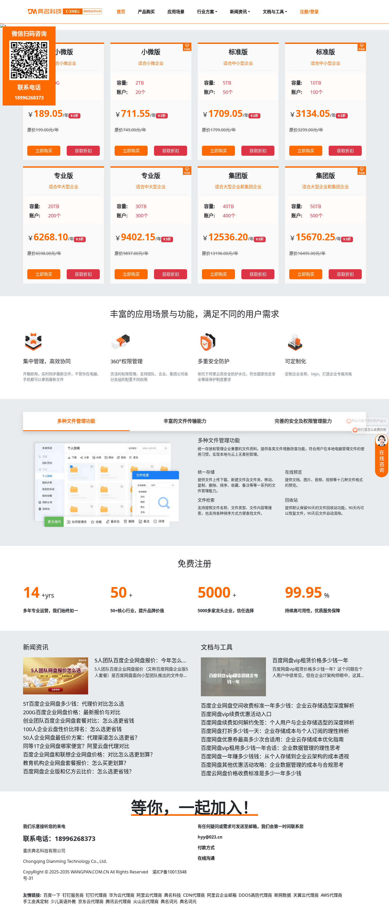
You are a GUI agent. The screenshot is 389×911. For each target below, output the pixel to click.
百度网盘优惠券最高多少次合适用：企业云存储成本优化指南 (272, 739)
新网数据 (282, 895)
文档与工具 (217, 647)
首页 (121, 12)
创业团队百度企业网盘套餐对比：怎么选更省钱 (78, 720)
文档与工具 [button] (273, 12)
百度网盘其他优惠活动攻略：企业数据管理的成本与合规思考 (272, 764)
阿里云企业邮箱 (222, 895)
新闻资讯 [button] (238, 12)
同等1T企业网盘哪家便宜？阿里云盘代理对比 (76, 746)
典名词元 (169, 901)
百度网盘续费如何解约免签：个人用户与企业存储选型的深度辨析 (277, 722)
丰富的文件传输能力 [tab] (185, 421)
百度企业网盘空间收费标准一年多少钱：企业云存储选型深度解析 (277, 705)
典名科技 (172, 895)
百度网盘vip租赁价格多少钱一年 (310, 660)
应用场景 (176, 12)
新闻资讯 (35, 647)
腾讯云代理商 (118, 901)
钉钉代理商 (96, 895)
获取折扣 (83, 151)
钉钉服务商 (73, 895)
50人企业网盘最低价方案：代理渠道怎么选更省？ (81, 737)
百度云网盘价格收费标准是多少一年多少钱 (251, 773)
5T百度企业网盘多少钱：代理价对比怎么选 (73, 703)
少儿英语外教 (63, 901)
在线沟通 (206, 858)
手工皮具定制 (35, 901)
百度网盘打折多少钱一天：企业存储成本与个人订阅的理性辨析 (275, 731)
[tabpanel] (194, 482)
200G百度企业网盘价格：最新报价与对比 (71, 712)
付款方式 (206, 847)
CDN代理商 (194, 895)
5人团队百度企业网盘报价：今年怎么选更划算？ (140, 663)
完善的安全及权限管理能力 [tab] (303, 421)
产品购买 (146, 12)
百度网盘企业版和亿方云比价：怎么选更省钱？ (78, 771)
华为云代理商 (121, 895)
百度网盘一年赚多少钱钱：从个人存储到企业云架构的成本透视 (275, 756)
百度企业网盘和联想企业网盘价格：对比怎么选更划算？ (89, 754)
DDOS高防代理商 (255, 895)
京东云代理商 (90, 901)
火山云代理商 (146, 901)
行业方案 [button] (205, 12)
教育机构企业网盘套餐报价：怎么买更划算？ (76, 763)
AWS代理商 (331, 895)
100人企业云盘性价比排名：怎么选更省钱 (72, 729)
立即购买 (43, 151)
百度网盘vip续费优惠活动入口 (236, 714)
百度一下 (51, 895)
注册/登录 (309, 12)
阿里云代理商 (149, 895)
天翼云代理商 (306, 895)
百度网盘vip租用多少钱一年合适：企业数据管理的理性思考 (270, 748)
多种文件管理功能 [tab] (76, 421)
